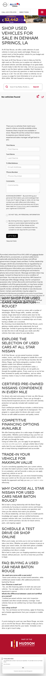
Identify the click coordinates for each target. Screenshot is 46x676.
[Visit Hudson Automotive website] (22, 643)
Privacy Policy (21, 206)
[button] (9, 12)
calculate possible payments (12, 444)
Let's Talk (12, 236)
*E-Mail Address (12, 163)
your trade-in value (36, 480)
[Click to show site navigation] (42, 12)
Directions (24, 12)
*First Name (10, 145)
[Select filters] (37, 97)
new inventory (39, 67)
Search (36, 87)
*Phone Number (12, 172)
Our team (5, 509)
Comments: (10, 181)
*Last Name (10, 154)
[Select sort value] (42, 97)
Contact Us (6, 76)
